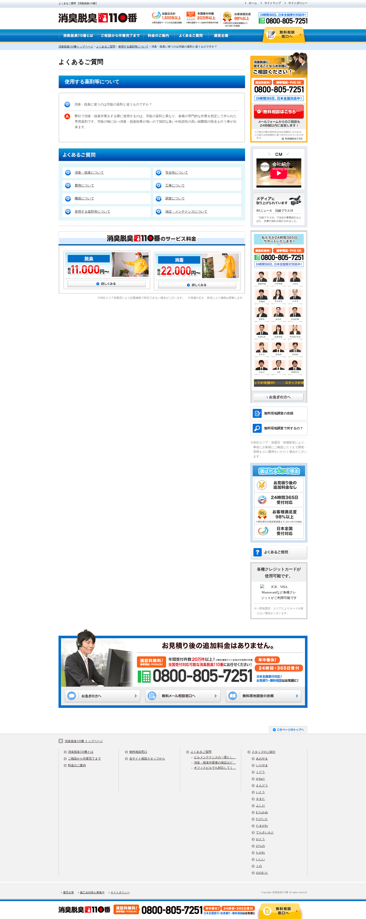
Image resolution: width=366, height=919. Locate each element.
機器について (84, 198)
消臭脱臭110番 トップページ (84, 741)
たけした (262, 819)
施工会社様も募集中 (92, 892)
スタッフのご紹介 (264, 752)
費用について (84, 185)
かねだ (260, 778)
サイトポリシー (297, 2)
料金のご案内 (77, 765)
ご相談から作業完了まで (84, 758)
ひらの (260, 846)
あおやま (262, 758)
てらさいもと (265, 832)
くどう (260, 772)
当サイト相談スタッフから (147, 758)
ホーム (253, 2)
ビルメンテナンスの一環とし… (215, 757)
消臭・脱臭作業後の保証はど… (215, 762)
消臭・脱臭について (89, 172)
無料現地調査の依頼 (278, 413)
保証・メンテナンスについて (186, 211)
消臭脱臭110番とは (80, 752)
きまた (260, 799)
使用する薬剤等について (92, 211)
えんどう (262, 785)
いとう (260, 792)
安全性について (176, 172)
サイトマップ (272, 2)
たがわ (260, 852)
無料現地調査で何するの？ (283, 428)
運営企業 (68, 892)
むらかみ (262, 812)
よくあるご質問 (200, 752)
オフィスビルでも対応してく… (215, 768)
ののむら (262, 872)
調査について (175, 198)
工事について (175, 185)
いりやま (262, 765)
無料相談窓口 (138, 752)
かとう (260, 839)
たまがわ (262, 825)
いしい (260, 859)
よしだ (260, 805)
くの (259, 866)
